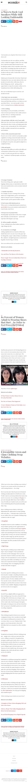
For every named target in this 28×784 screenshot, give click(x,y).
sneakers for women (5, 272)
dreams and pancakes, (11, 263)
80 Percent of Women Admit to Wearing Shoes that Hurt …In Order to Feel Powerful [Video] (13, 321)
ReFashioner (5, 611)
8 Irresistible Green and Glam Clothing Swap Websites (13, 454)
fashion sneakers (14, 271)
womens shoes (7, 419)
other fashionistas (7, 690)
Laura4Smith (20, 263)
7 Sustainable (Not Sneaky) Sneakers (10, 250)
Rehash (4, 569)
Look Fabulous (4, 10)
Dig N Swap (5, 546)
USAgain (21, 498)
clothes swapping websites (18, 726)
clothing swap (4, 727)
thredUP (4, 590)
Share (5, 21)
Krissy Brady (11, 19)
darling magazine (7, 418)
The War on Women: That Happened (10, 401)
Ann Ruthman (8, 718)
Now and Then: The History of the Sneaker (12, 254)
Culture (2, 450)
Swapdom (5, 630)
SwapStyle (5, 521)
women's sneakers (14, 272)
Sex (1, 315)
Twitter (10, 299)
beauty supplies (22, 528)
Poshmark (4, 656)
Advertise (14, 758)
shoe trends (21, 271)
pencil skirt (4, 207)
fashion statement (19, 105)
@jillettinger (14, 388)
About (14, 756)
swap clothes (21, 727)
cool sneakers (6, 271)
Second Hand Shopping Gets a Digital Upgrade (13, 714)
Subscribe (14, 760)
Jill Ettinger (12, 327)
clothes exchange (7, 726)
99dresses (5, 679)
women (19, 418)
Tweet (11, 21)
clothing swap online (13, 727)
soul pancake (14, 418)
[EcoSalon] (14, 2)
